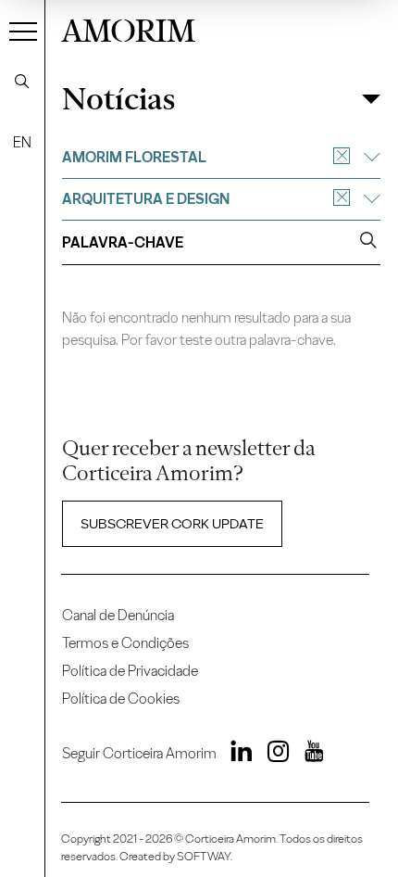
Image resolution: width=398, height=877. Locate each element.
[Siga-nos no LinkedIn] (236, 755)
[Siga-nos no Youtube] (307, 755)
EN (22, 142)
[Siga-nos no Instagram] (272, 755)
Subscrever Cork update (172, 523)
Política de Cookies (121, 698)
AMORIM (128, 28)
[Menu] (23, 30)
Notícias (118, 99)
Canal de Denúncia (118, 615)
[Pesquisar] (22, 81)
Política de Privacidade (130, 671)
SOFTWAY (203, 856)
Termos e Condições (125, 643)
